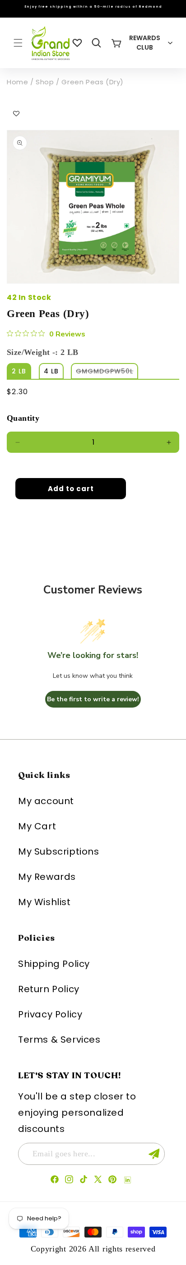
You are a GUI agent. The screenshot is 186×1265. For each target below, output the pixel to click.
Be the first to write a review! (93, 699)
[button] (18, 43)
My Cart (37, 826)
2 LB (19, 371)
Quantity (23, 418)
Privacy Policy (50, 1014)
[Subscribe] (154, 1153)
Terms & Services (59, 1039)
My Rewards (47, 876)
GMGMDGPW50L (107, 372)
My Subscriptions (58, 851)
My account (46, 801)
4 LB (51, 371)
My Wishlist (44, 902)
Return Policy (48, 989)
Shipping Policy (54, 963)
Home (17, 82)
